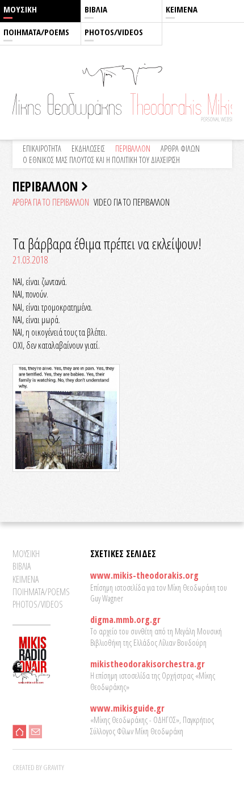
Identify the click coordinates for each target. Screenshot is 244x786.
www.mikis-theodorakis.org (144, 575)
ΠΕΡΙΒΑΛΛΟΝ (132, 148)
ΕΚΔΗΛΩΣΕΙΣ (88, 148)
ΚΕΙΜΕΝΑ (181, 9)
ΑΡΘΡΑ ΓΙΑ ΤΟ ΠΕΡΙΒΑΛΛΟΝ (50, 202)
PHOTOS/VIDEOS (114, 31)
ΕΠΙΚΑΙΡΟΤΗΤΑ (42, 148)
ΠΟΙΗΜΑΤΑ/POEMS (36, 31)
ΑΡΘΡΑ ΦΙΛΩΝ (180, 148)
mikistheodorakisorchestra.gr (147, 664)
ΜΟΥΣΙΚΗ (20, 9)
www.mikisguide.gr (127, 708)
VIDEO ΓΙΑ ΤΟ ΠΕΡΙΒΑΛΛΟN (132, 202)
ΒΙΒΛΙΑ (96, 9)
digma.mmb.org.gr (125, 619)
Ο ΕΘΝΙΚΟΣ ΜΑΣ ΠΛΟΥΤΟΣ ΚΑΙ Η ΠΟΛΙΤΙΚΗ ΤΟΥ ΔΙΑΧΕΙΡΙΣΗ (101, 159)
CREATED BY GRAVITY (38, 767)
